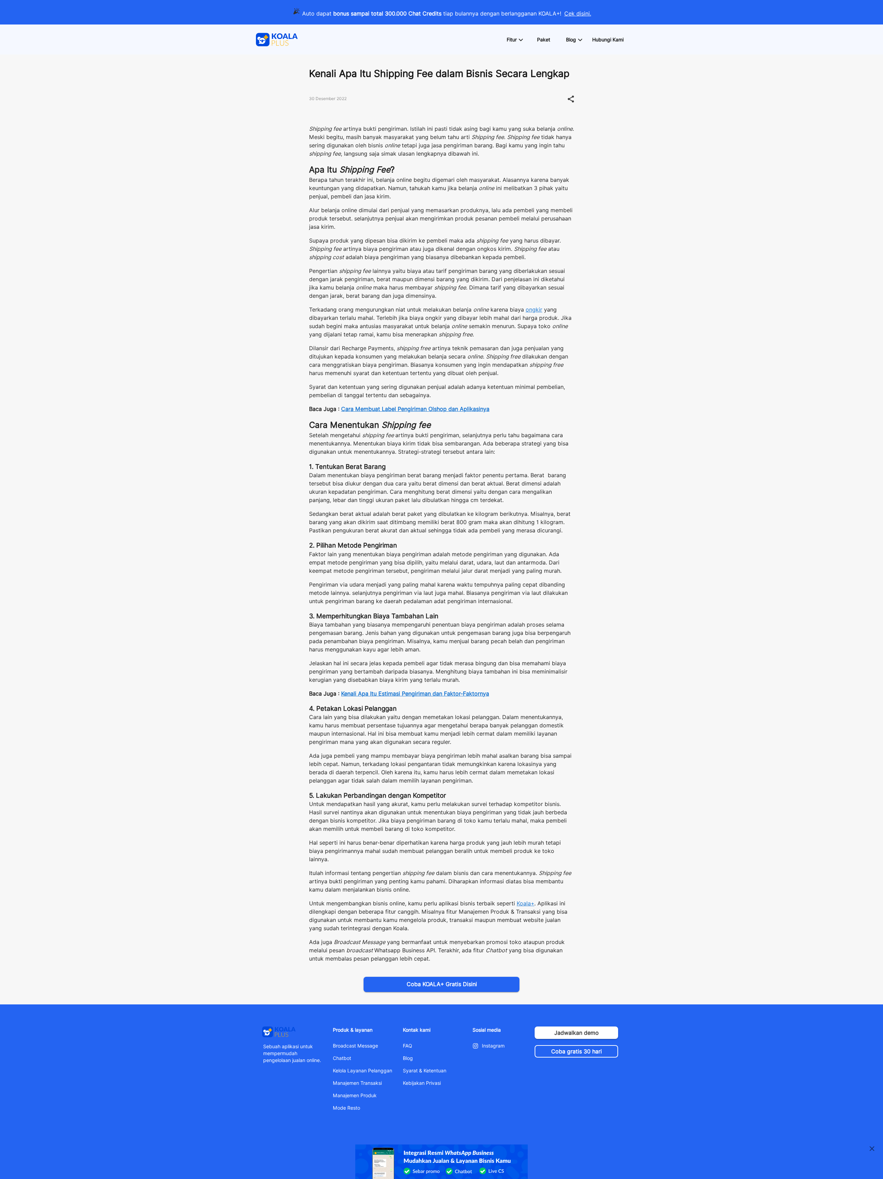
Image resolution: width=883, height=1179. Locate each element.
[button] (515, 39)
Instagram (493, 1046)
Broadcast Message (355, 1046)
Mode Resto (346, 1108)
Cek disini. (577, 13)
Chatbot (342, 1058)
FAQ (407, 1046)
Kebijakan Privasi (422, 1083)
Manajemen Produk (355, 1095)
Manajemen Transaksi (357, 1083)
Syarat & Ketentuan (424, 1070)
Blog (408, 1058)
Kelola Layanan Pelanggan (362, 1070)
